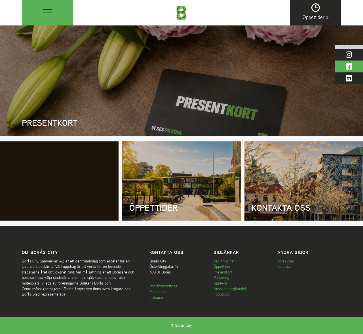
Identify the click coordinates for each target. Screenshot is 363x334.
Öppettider (222, 266)
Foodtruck (222, 294)
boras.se (284, 266)
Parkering (221, 277)
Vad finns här (224, 261)
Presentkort (223, 272)
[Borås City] (181, 12)
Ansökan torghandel (230, 289)
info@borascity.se (163, 286)
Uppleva (220, 283)
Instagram (157, 297)
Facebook (157, 291)
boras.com (285, 261)
